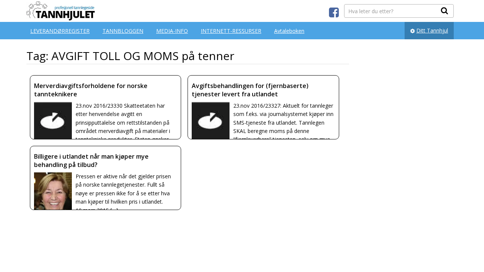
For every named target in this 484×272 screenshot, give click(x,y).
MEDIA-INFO (172, 30)
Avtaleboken (289, 30)
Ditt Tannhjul (432, 30)
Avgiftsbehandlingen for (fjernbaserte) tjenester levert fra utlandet (250, 90)
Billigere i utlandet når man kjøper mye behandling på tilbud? (91, 160)
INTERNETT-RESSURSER (231, 30)
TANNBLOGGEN (122, 30)
